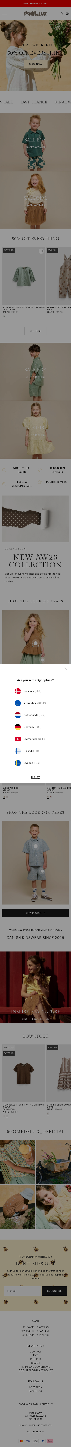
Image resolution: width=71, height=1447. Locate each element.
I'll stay (35, 777)
